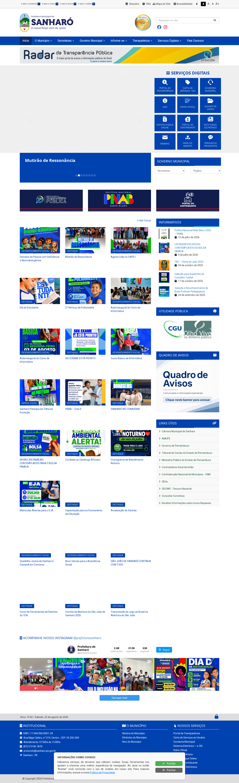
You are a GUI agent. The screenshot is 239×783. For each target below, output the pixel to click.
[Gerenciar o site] (216, 717)
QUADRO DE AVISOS (210, 108)
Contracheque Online (185, 758)
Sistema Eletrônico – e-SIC (188, 746)
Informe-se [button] (117, 40)
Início (25, 40)
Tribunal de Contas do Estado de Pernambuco (186, 452)
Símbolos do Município (134, 737)
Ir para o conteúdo (30, 4)
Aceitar (170, 763)
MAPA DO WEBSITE (187, 144)
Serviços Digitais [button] (168, 40)
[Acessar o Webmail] (213, 717)
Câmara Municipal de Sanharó (178, 431)
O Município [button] (42, 40)
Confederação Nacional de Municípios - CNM (185, 474)
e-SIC (165, 107)
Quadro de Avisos (183, 754)
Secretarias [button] (65, 40)
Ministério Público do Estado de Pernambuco (186, 460)
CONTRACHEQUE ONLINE (164, 126)
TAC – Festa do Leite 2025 (189, 261)
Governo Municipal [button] (91, 40)
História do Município (133, 733)
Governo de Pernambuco (175, 445)
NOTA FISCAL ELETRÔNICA (210, 126)
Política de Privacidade (102, 772)
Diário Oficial (180, 750)
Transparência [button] (141, 40)
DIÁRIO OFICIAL (187, 107)
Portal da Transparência (186, 733)
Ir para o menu (49, 4)
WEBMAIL (165, 144)
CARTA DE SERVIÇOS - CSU (187, 89)
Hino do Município (131, 741)
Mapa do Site (162, 3)
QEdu (164, 481)
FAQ (148, 3)
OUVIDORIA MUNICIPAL (210, 89)
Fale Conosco (195, 40)
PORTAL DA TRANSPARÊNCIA (165, 89)
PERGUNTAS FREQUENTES (210, 144)
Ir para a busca (67, 4)
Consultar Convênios (173, 495)
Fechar (170, 770)
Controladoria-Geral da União (177, 467)
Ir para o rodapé (86, 4)
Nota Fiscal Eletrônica (185, 767)
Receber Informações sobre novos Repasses (186, 503)
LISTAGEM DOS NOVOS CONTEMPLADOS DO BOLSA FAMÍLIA (190, 248)
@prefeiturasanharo (87, 638)
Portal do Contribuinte (185, 762)
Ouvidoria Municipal (184, 741)
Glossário (134, 3)
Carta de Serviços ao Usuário (189, 737)
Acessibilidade (184, 3)
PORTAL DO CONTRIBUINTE (187, 126)
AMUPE (165, 438)
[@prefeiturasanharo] (71, 649)
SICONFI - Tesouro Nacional (176, 488)
